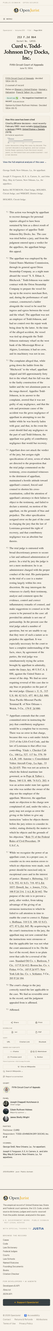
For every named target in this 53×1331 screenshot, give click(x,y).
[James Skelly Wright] (6, 1119)
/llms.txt (7, 1290)
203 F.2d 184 (16, 978)
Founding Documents (13, 1266)
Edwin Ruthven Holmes (21, 1110)
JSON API (7, 1294)
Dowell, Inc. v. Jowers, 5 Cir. (31, 887)
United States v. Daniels (33, 129)
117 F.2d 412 (22, 965)
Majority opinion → (18, 1112)
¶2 (7, 258)
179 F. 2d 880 (32, 708)
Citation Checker (11, 1274)
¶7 (7, 852)
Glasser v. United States (26, 89)
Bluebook (42, 1042)
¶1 (7, 212)
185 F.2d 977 (32, 969)
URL (8, 1042)
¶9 (7, 1009)
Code (5, 1244)
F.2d (29, 30)
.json (17, 1172)
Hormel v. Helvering (32, 878)
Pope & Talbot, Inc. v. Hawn (29, 92)
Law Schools (9, 1259)
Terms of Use (9, 1323)
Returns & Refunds (23, 1319)
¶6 (7, 715)
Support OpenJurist (26, 1302)
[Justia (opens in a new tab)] (38, 1228)
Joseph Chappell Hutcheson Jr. (24, 1102)
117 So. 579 (35, 754)
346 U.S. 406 (24, 780)
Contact (7, 1319)
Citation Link (24, 1042)
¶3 (7, 360)
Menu (9, 19)
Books (6, 1270)
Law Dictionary (10, 1247)
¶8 (7, 985)
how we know (18, 101)
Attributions (41, 1319)
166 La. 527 (21, 754)
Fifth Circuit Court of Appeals (26, 64)
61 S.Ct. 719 (27, 883)
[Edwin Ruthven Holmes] (6, 1111)
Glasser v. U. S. (34, 691)
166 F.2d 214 (16, 891)
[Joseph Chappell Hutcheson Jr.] (6, 1104)
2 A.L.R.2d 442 (33, 891)
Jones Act (25, 669)
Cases (6, 1240)
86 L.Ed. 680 (41, 695)
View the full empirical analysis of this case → (25, 162)
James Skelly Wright (19, 1117)
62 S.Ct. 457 (26, 695)
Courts (6, 1255)
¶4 (7, 450)
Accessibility (32, 1315)
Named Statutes (11, 1263)
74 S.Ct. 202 (39, 780)
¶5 (7, 548)
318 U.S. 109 (30, 922)
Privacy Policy (26, 1323)
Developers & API (11, 1286)
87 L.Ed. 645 (22, 926)
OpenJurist (7, 30)
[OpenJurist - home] (27, 10)
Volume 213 (20, 30)
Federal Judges (10, 1251)
